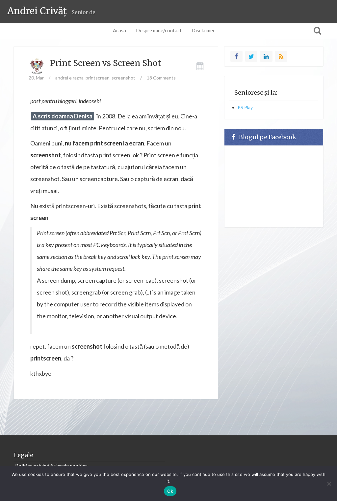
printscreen (98, 77)
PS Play (245, 107)
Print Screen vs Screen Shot (105, 63)
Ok (170, 491)
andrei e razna (69, 77)
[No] (328, 483)
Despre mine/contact (159, 30)
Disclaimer (203, 30)
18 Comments (161, 77)
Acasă (119, 30)
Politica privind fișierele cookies (51, 465)
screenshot (123, 77)
